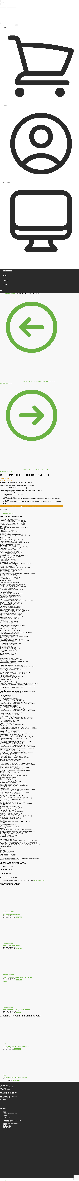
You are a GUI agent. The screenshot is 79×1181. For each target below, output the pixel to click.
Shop (4, 27)
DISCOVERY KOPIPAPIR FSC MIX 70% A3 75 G (16, 1046)
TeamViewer (6, 182)
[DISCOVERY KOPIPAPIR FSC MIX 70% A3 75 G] (33, 1030)
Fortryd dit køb (7, 1121)
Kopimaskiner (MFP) (10, 293)
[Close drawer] (0, 4)
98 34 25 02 (3, 7)
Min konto (5, 105)
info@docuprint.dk (11, 7)
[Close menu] (0, 1)
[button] (3, 262)
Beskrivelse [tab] (6, 511)
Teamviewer (6, 1127)
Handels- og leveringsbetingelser (12, 1120)
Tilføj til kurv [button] (19, 917)
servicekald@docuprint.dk (7, 1093)
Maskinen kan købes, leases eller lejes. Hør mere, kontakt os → (19, 506)
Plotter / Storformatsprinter (10, 1113)
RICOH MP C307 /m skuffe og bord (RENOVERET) (16, 1009)
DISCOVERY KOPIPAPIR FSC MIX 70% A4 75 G (16, 1077)
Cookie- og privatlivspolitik (10, 1123)
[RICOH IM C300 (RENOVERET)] (33, 929)
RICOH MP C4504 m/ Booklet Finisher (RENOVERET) (17, 977)
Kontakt (5, 1124)
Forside (2, 293)
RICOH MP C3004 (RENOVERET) (12, 914)
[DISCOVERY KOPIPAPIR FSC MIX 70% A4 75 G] (33, 1061)
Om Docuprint (7, 1126)
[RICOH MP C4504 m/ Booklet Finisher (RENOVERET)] (33, 961)
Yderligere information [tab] (9, 513)
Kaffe (4, 1111)
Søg (16, 25)
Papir (4, 1043)
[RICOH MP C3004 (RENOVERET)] (33, 898)
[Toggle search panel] (0, 23)
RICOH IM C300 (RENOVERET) (11, 945)
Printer (5, 1115)
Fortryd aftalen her (5, 1180)
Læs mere (18, 1012)
